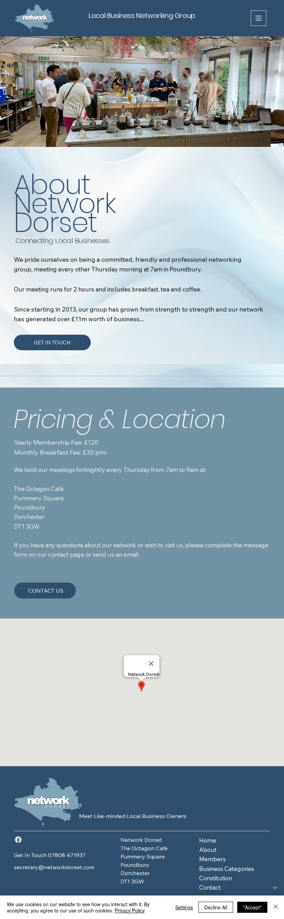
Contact (210, 887)
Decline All (215, 907)
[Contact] (275, 887)
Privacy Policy (130, 910)
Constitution (215, 878)
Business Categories (226, 868)
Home (207, 840)
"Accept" (252, 907)
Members (212, 859)
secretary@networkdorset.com (54, 867)
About (207, 849)
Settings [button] (184, 907)
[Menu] (258, 18)
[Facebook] (18, 839)
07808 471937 (67, 855)
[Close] (276, 907)
